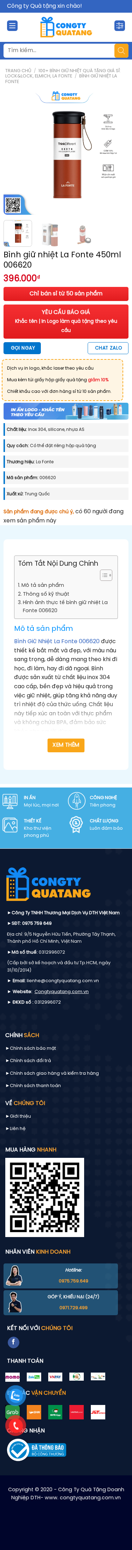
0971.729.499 (73, 1308)
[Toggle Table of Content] (103, 575)
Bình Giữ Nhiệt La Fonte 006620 (57, 642)
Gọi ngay (23, 348)
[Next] (117, 152)
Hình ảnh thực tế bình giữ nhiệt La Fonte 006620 (65, 607)
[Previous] (14, 152)
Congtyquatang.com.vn (61, 992)
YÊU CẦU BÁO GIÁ (66, 321)
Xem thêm (66, 745)
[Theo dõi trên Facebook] (13, 1343)
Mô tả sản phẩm (42, 585)
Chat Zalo (108, 348)
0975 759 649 (37, 923)
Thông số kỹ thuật (46, 594)
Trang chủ (18, 71)
